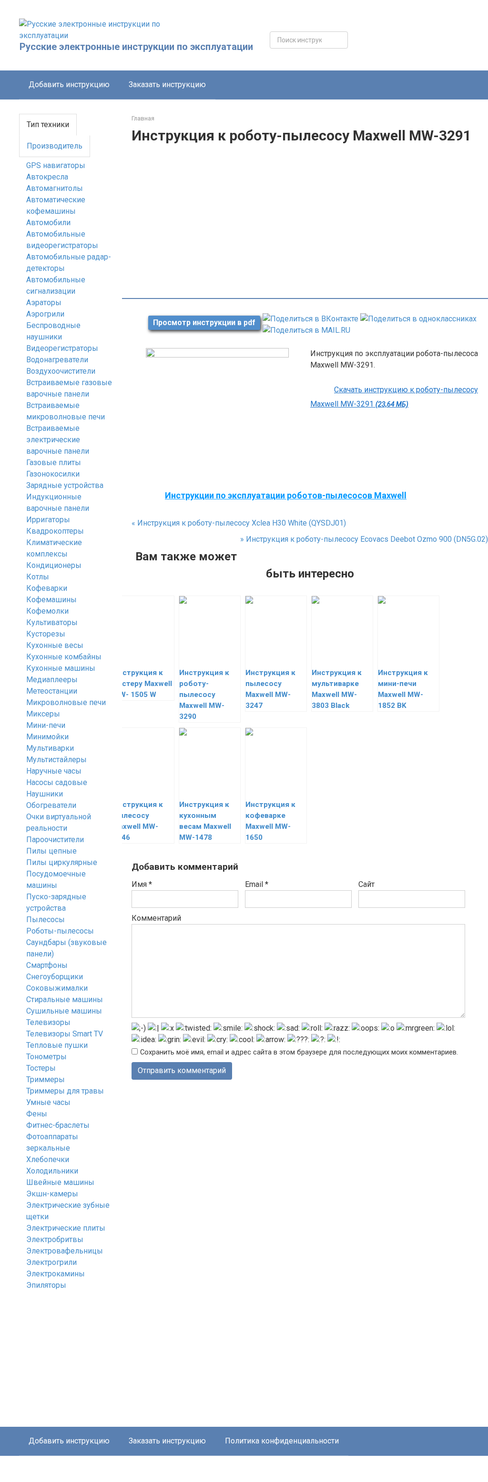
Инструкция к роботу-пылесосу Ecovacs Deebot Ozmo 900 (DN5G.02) (364, 539)
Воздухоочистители (60, 371)
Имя (142, 884)
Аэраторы (43, 302)
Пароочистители (55, 839)
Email (256, 884)
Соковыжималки (57, 988)
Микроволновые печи (66, 702)
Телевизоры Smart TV (64, 1033)
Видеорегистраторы (62, 348)
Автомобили (48, 222)
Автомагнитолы (54, 188)
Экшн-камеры (52, 1193)
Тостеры (41, 1068)
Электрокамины (55, 1273)
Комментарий (156, 918)
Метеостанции (51, 691)
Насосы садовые (56, 782)
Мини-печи (45, 725)
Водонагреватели (57, 359)
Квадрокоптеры (55, 531)
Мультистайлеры (56, 759)
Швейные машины (60, 1182)
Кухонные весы (54, 645)
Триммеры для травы (65, 1090)
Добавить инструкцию (69, 84)
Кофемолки (47, 611)
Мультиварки (50, 748)
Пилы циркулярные (61, 862)
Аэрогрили (45, 313)
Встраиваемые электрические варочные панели (57, 440)
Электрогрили (51, 1262)
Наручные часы (53, 771)
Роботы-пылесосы (60, 930)
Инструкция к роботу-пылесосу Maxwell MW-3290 (204, 694)
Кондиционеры (53, 565)
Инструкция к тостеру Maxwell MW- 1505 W (142, 683)
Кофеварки (46, 588)
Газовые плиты (53, 462)
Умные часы (48, 1102)
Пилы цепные (51, 850)
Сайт (366, 884)
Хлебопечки (47, 1159)
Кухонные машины (60, 668)
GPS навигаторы (55, 165)
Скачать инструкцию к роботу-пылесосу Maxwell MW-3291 (394, 396)
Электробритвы (54, 1239)
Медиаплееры (52, 679)
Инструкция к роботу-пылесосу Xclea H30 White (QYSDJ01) (239, 522)
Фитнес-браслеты (58, 1125)
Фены (36, 1113)
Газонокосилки (53, 473)
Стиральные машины (64, 999)
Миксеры (43, 713)
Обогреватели (51, 805)
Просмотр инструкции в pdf (204, 322)
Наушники (44, 793)
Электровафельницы (64, 1250)
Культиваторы (52, 622)
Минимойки (47, 736)
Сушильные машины (64, 1010)
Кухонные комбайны (64, 656)
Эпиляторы (46, 1285)
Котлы (37, 576)
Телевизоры (48, 1022)
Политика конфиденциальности (282, 1440)
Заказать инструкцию (167, 84)
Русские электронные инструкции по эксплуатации (136, 46)
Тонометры (46, 1056)
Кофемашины (51, 599)
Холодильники (52, 1170)
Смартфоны (47, 965)
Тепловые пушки (57, 1045)
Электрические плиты (65, 1228)
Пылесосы (45, 919)
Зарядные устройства (64, 485)
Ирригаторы (48, 519)
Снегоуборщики (54, 976)
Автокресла (47, 176)
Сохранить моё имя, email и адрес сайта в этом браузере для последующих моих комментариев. (299, 1052)
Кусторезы (45, 633)
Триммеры (45, 1079)
